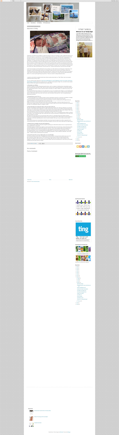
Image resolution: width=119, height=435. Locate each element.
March (78, 118)
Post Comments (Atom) (35, 181)
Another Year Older (80, 129)
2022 (77, 105)
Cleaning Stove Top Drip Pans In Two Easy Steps (42, 410)
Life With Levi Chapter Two (81, 126)
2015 (77, 138)
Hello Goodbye (79, 132)
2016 (77, 112)
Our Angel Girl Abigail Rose (81, 127)
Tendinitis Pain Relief (37, 422)
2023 (77, 104)
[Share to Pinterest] (44, 143)
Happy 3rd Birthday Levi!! (81, 123)
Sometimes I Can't (80, 133)
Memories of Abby (80, 119)
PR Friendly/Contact (46, 22)
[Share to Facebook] (42, 143)
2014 (77, 140)
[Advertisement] (83, 80)
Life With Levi (79, 130)
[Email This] (39, 143)
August (78, 114)
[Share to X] (41, 143)
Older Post (70, 179)
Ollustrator (61, 432)
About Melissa (33, 22)
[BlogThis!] (40, 143)
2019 (77, 108)
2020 (77, 271)
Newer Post (29, 179)
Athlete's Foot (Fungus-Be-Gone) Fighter (41, 416)
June (78, 115)
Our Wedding (39, 22)
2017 (77, 111)
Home (28, 22)
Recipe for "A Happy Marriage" (82, 135)
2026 (77, 102)
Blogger (69, 432)
